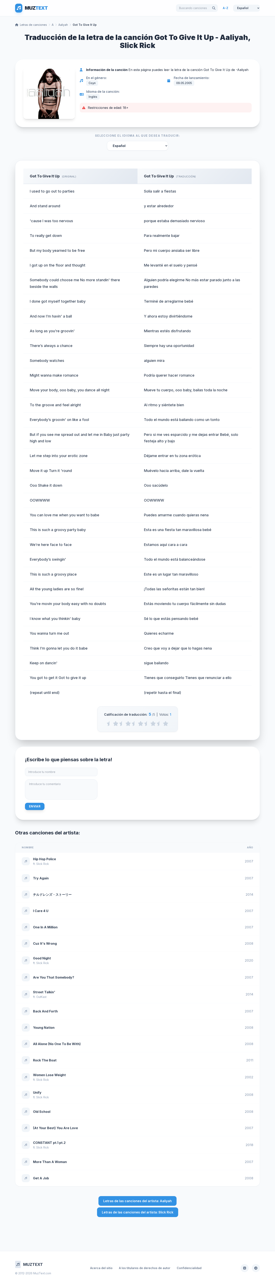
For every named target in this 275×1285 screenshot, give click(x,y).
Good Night (42, 958)
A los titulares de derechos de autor (144, 1268)
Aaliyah (63, 24)
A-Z (225, 8)
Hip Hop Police (44, 859)
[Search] (214, 8)
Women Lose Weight (49, 1075)
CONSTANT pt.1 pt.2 (49, 1143)
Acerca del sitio (101, 1268)
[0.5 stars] (109, 723)
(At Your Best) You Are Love (55, 1128)
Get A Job (41, 1178)
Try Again (41, 878)
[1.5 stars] (122, 723)
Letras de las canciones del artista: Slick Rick (137, 1212)
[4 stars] (153, 723)
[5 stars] (165, 723)
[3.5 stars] (147, 723)
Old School (41, 1112)
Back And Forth (45, 1011)
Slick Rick (42, 863)
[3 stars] (140, 723)
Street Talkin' (44, 992)
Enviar (34, 806)
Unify (37, 1092)
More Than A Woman (50, 1162)
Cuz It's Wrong (45, 943)
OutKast (41, 997)
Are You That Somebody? (53, 977)
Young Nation (44, 1028)
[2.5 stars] (134, 723)
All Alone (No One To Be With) (57, 1044)
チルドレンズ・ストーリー (52, 894)
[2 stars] (128, 723)
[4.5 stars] (159, 723)
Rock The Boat (45, 1060)
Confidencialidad (189, 1268)
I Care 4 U (40, 911)
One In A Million (45, 927)
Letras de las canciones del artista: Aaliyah (137, 1201)
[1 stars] (115, 723)
